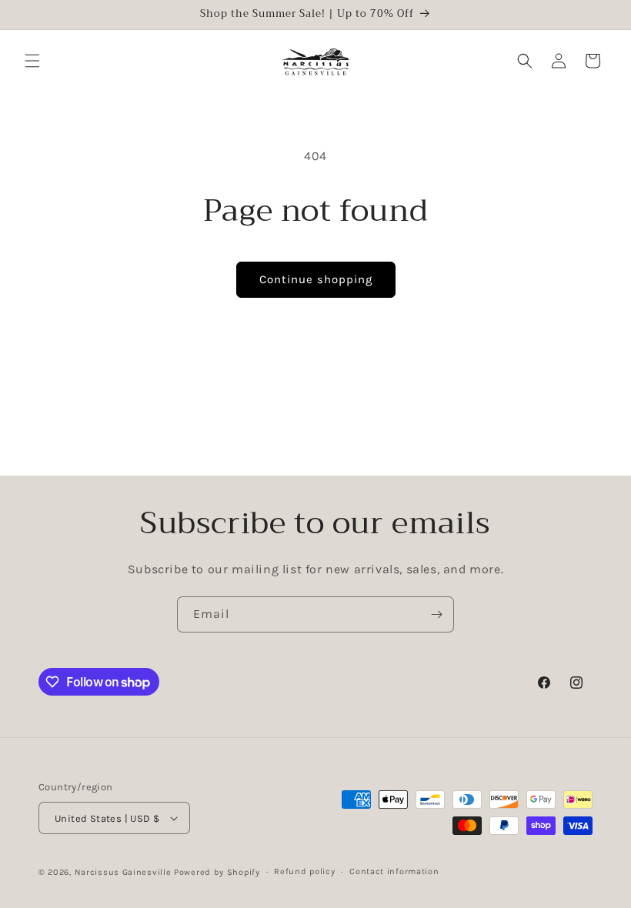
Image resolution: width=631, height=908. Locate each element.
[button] (32, 61)
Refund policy (304, 871)
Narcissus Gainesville (123, 872)
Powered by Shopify (217, 872)
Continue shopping (315, 279)
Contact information (394, 871)
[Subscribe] (436, 614)
